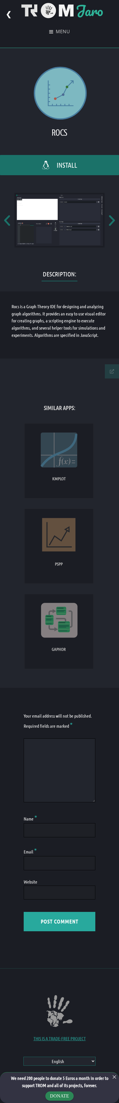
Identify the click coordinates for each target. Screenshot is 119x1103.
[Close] (114, 1077)
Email (30, 851)
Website (30, 881)
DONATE (59, 1095)
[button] (7, 220)
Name (30, 818)
